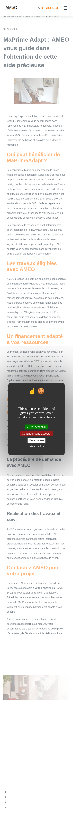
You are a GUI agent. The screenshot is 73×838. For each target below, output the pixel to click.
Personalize (36, 440)
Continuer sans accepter (36, 433)
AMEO (11, 8)
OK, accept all (37, 426)
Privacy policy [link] (36, 446)
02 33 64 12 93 (49, 7)
